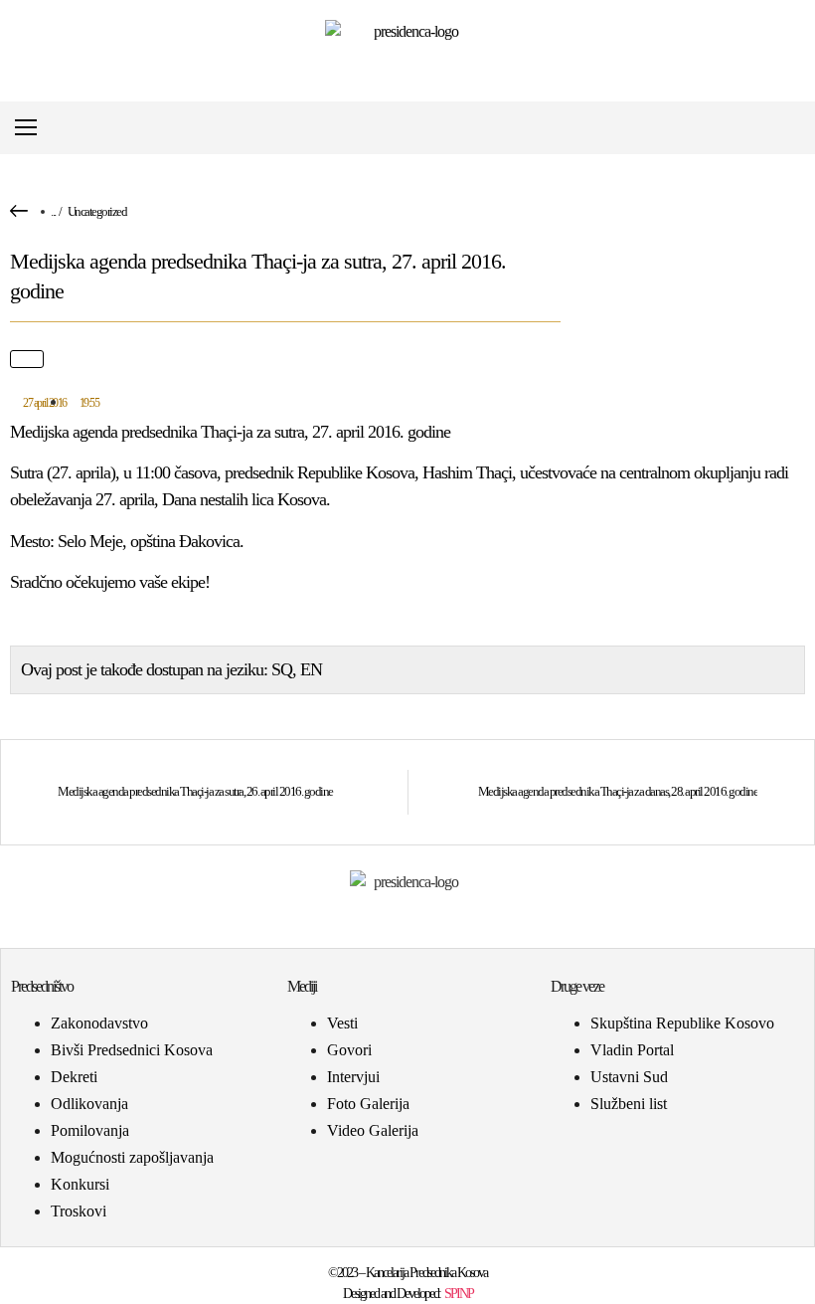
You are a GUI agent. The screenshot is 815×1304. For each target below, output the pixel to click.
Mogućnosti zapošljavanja (132, 1157)
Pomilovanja (90, 1130)
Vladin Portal (632, 1049)
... (53, 211)
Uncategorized (97, 211)
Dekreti (74, 1076)
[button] (788, 127)
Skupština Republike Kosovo (682, 1023)
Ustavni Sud (629, 1076)
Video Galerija (372, 1130)
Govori (349, 1049)
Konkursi (80, 1184)
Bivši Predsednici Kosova (132, 1049)
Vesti (342, 1023)
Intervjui (353, 1076)
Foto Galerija (368, 1103)
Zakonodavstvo (99, 1023)
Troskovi (78, 1211)
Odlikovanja (89, 1103)
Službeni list (628, 1103)
